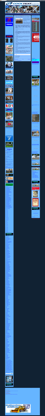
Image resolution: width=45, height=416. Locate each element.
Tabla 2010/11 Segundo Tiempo (8, 192)
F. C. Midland (7, 303)
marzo (6, 224)
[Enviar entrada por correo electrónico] (16, 54)
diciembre (7, 217)
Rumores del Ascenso (8, 271)
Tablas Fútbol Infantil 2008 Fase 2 (9, 207)
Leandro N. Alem (7, 315)
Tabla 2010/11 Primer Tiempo (8, 191)
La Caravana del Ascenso (8, 256)
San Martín (7, 355)
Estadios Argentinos (7, 248)
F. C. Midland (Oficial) (8, 304)
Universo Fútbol (7, 283)
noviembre (7, 218)
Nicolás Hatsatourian (33, 112)
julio (6, 221)
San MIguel (7, 322)
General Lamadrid (7, 308)
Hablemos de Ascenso (8, 251)
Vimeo (32, 105)
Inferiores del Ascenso (8, 255)
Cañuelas (7, 340)
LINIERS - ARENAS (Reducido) (35, 172)
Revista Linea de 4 (7, 270)
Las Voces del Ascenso (8, 259)
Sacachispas (7, 318)
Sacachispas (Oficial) (8, 319)
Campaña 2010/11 (7, 188)
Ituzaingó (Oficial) (7, 348)
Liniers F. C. (7, 260)
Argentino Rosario (7, 337)
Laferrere (7, 312)
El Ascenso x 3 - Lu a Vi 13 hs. (8, 362)
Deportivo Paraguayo (8, 344)
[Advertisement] (9, 30)
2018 (6, 215)
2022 (6, 212)
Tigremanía (7, 279)
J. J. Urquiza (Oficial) (8, 311)
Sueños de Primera (7, 278)
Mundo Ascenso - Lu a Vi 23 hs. (9, 365)
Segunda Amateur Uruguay (8, 274)
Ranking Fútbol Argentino (8, 266)
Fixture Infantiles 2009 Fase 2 (8, 195)
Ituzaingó (7, 347)
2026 (6, 209)
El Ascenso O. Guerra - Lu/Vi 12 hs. (9, 361)
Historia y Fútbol (7, 252)
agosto (6, 220)
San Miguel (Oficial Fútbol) (8, 323)
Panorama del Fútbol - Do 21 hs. (9, 366)
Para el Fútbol (7, 263)
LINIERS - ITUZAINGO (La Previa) (35, 177)
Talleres (6, 330)
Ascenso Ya (7, 240)
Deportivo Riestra (7, 345)
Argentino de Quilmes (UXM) (8, 336)
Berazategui (7, 288)
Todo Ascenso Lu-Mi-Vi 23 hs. (8, 370)
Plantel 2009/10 (7, 196)
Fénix (6, 307)
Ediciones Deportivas (8, 244)
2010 (6, 230)
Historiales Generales (8, 203)
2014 (6, 227)
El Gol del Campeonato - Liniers (34, 151)
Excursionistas (7, 300)
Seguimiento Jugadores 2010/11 (9, 187)
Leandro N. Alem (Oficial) (8, 316)
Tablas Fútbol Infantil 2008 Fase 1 (9, 206)
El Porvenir (7, 295)
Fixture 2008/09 (7, 202)
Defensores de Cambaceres (8, 289)
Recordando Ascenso (8, 267)
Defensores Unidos (7, 291)
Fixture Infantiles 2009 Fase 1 (8, 198)
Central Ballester (7, 341)
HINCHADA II (33, 173)
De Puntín (7, 243)
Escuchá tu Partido (7, 247)
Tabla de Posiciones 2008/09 (8, 200)
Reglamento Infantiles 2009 (8, 199)
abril (6, 223)
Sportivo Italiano (7, 327)
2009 (6, 231)
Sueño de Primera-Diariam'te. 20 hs (9, 369)
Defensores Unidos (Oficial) (8, 292)
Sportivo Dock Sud (7, 326)
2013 (6, 228)
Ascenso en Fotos (7, 239)
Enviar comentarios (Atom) (19, 60)
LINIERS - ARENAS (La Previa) (35, 176)
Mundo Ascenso (7, 262)
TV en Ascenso (7, 282)
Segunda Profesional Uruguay (8, 275)
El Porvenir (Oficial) (7, 299)
